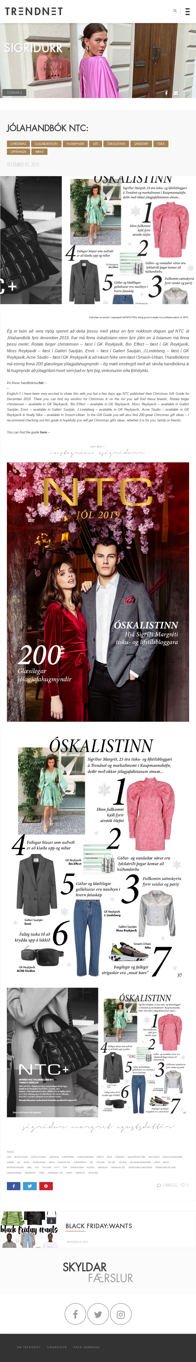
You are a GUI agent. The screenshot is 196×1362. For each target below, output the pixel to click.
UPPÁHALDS (18, 152)
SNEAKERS (30, 1173)
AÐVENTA (54, 1157)
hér (41, 383)
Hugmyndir (39, 1162)
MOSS (166, 1162)
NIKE (29, 1167)
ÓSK (65, 1167)
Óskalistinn (76, 1167)
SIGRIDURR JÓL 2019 (165, 1167)
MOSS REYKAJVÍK (15, 1167)
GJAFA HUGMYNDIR (172, 1157)
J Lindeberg (80, 1162)
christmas (68, 1157)
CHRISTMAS (18, 144)
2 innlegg (170, 1185)
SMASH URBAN (14, 1173)
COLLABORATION (46, 144)
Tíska (41, 1173)
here (43, 432)
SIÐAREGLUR (57, 1347)
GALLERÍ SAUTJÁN (136, 1157)
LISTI (95, 144)
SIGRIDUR (103, 1167)
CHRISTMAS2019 (85, 1157)
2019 (9, 1157)
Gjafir (10, 1162)
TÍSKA (161, 144)
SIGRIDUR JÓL (118, 1167)
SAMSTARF (141, 144)
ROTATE (90, 1167)
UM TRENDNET (29, 1347)
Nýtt (57, 1167)
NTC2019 (47, 1167)
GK (18, 1162)
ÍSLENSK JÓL (64, 1162)
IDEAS (52, 1162)
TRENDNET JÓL (55, 1173)
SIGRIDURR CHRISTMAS (140, 1167)
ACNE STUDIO (21, 1157)
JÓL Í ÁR (111, 1162)
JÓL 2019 (100, 1162)
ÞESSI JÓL (93, 1173)
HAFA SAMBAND (86, 1347)
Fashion (119, 1157)
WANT (39, 152)
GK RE (26, 1162)
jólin (157, 1162)
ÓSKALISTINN (116, 144)
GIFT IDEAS (154, 1157)
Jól (91, 1162)
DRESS (100, 1157)
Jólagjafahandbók (140, 1162)
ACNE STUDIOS (38, 1157)
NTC (37, 1167)
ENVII (109, 1157)
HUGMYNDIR (75, 144)
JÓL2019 (122, 1162)
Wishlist (80, 1173)
